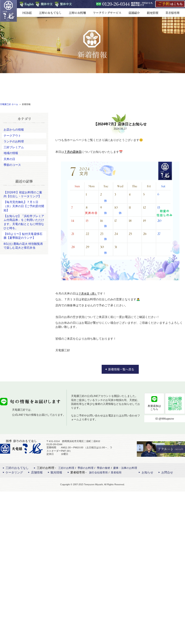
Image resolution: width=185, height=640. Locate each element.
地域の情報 (11, 153)
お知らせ (147, 472)
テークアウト (12, 135)
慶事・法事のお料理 (125, 467)
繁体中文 (63, 4)
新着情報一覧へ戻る (121, 369)
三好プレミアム (14, 147)
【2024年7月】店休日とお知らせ (120, 124)
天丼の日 (9, 159)
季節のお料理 (85, 467)
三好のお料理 (77, 12)
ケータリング (107, 12)
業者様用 (116, 472)
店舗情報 (134, 12)
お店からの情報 (14, 129)
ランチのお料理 (14, 141)
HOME (29, 12)
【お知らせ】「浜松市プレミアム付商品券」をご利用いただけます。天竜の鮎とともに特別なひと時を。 (24, 222)
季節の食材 (103, 467)
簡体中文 (44, 4)
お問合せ (167, 472)
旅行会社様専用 (98, 472)
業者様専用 (173, 12)
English (26, 4)
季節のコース (12, 165)
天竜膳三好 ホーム (9, 104)
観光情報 (152, 12)
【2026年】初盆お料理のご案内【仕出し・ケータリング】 (23, 194)
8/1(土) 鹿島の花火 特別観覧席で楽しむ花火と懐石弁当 (23, 246)
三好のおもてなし (50, 12)
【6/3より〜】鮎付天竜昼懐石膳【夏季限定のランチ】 (23, 236)
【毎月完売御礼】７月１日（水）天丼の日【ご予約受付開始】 (24, 206)
